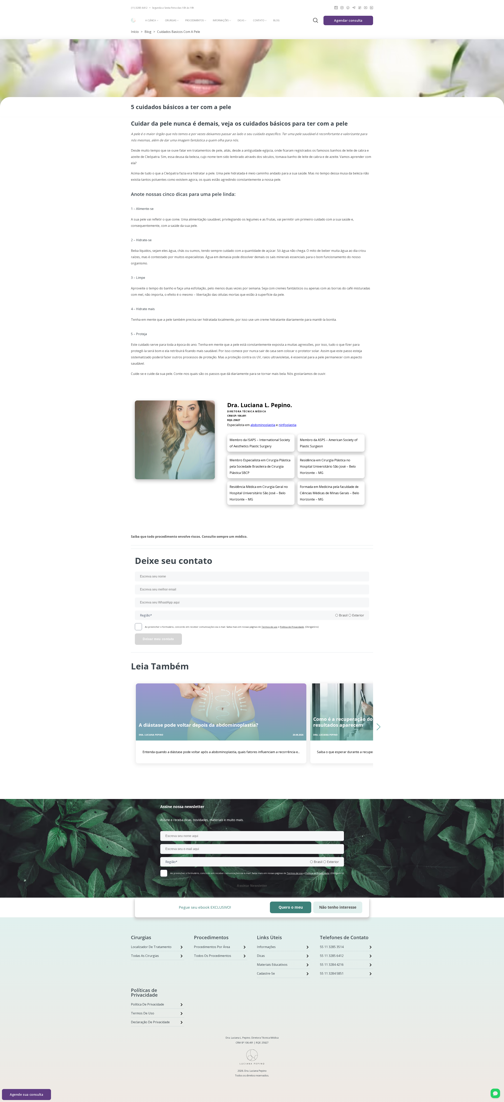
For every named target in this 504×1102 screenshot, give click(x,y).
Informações (221, 20)
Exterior (358, 615)
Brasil (343, 615)
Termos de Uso (142, 1013)
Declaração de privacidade (150, 1022)
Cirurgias (170, 20)
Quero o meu (291, 907)
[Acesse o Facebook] (347, 8)
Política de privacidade (147, 1004)
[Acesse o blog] (336, 8)
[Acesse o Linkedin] (371, 8)
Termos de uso (269, 626)
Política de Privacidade (292, 626)
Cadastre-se (266, 973)
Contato (258, 20)
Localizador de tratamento (151, 947)
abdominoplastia (262, 425)
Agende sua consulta (26, 1094)
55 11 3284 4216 (332, 964)
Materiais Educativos (272, 964)
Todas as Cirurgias (145, 956)
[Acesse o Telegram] (353, 8)
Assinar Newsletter (252, 885)
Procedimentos (194, 20)
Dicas (241, 20)
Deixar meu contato (158, 639)
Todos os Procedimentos (212, 956)
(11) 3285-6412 (139, 8)
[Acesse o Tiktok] (359, 8)
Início (135, 32)
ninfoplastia (287, 425)
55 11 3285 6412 (332, 956)
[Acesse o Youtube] (365, 8)
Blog (276, 20)
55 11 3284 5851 (332, 973)
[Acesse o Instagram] (342, 8)
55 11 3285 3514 (332, 947)
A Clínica (150, 20)
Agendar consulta (348, 20)
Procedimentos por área (212, 947)
